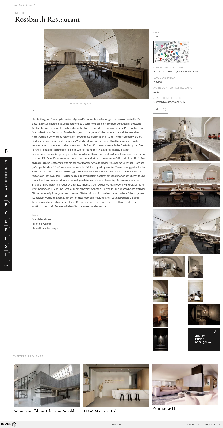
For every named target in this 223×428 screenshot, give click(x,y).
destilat (21, 12)
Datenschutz (211, 424)
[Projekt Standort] (171, 52)
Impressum (192, 424)
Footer (117, 424)
